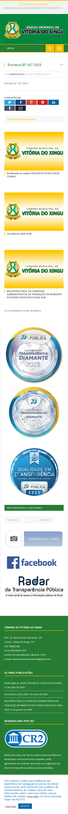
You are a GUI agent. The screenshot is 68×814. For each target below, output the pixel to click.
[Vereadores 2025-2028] (34, 211)
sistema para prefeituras (47, 755)
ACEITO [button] (25, 806)
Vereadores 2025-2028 (33, 8)
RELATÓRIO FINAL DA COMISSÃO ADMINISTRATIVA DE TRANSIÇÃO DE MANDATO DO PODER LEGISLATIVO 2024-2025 (34, 294)
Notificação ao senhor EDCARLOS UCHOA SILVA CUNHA (33, 683)
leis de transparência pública (19, 767)
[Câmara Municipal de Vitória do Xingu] (34, 29)
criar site (25, 755)
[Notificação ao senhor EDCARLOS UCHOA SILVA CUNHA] (34, 151)
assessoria (28, 759)
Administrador (17, 74)
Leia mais (32, 796)
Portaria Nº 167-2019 (16, 83)
